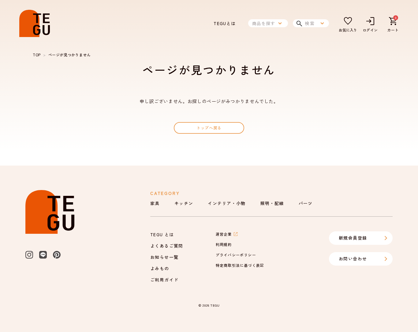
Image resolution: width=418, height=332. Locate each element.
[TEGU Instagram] (29, 255)
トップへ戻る (209, 128)
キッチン (183, 203)
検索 (310, 23)
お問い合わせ (353, 259)
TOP (37, 54)
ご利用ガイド (164, 280)
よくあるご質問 (166, 246)
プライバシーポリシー (236, 254)
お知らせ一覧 (164, 257)
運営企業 (224, 234)
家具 (155, 203)
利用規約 (224, 244)
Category (165, 193)
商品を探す (263, 23)
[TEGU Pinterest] (57, 255)
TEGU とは (162, 234)
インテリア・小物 (226, 203)
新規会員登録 (353, 238)
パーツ (306, 203)
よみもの (159, 268)
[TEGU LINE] (43, 255)
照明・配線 (272, 203)
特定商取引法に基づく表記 (240, 265)
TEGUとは (225, 23)
